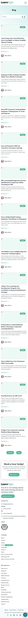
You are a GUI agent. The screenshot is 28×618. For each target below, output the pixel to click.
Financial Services (5, 580)
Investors (3, 550)
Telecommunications (6, 592)
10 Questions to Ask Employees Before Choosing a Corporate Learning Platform (12, 327)
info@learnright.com (8, 504)
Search (23, 17)
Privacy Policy (20, 610)
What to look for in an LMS (7, 559)
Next (19, 452)
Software (3, 578)
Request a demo (7, 496)
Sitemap (6, 610)
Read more (4, 51)
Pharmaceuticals (5, 602)
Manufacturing (4, 583)
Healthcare (3, 571)
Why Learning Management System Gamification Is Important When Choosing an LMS (13, 182)
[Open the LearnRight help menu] (25, 615)
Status (6, 545)
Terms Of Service (12, 610)
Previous (10, 452)
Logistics (3, 604)
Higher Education (5, 576)
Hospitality (3, 590)
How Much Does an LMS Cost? (11, 396)
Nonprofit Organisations (7, 597)
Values (2, 552)
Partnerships (4, 547)
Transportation (4, 599)
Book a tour (13, 474)
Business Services (5, 585)
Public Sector (4, 569)
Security (3, 540)
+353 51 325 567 (7, 509)
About (2, 538)
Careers (3, 543)
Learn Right (7, 2)
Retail (2, 587)
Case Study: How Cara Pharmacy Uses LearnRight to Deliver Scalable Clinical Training (13, 40)
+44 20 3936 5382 (7, 513)
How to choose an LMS (6, 554)
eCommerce (4, 573)
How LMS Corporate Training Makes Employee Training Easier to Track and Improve (13, 111)
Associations (4, 595)
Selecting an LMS (5, 557)
